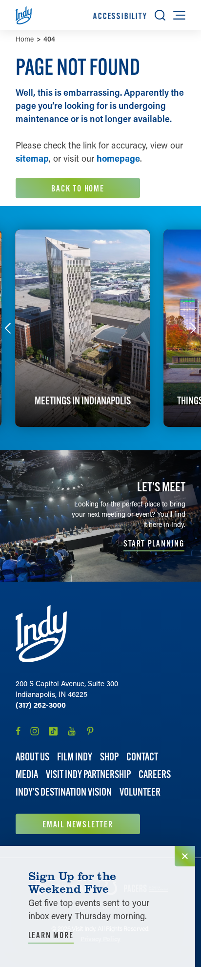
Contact (142, 756)
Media (27, 774)
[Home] (41, 633)
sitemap (32, 158)
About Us (32, 756)
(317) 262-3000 (41, 705)
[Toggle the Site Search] (160, 15)
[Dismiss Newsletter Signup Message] (185, 856)
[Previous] (7, 328)
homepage (118, 158)
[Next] (193, 328)
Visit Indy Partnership (88, 774)
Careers (155, 774)
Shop (109, 756)
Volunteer (140, 792)
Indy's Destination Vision (64, 792)
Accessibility (120, 15)
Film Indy (74, 756)
